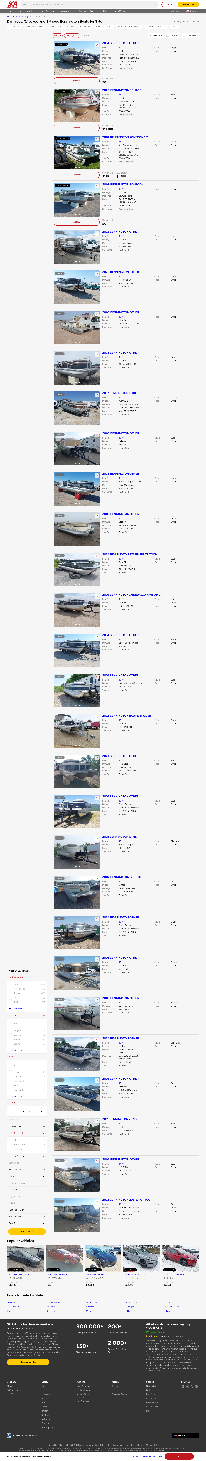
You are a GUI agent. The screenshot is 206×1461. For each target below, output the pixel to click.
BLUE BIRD (85, 26)
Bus (43, 1402)
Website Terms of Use (53, 1450)
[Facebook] (187, 1386)
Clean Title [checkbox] (19, 1140)
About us (11, 1386)
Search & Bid (26, 11)
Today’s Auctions (84, 1386)
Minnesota (11, 1302)
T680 (174, 26)
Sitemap (85, 1450)
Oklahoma (130, 1311)
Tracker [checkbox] (17, 1039)
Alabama (51, 1307)
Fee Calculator (153, 1402)
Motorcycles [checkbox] (19, 989)
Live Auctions (48, 11)
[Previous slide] (54, 35)
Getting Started (86, 11)
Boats (56, 35)
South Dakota (132, 1302)
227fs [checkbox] (16, 1085)
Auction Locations (85, 1390)
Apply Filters (27, 1231)
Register (115, 1386)
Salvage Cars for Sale (86, 1333)
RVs (43, 1390)
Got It (179, 1456)
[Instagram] (183, 1386)
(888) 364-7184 (71, 1445)
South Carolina (172, 1307)
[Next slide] (142, 35)
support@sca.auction (89, 1445)
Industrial (46, 1419)
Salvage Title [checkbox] (20, 1145)
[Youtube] (196, 1386)
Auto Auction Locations (118, 1333)
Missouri (90, 1311)
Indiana (168, 1302)
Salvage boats (28, 16)
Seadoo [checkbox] (17, 1035)
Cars (44, 1386)
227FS (51, 26)
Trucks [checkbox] (17, 993)
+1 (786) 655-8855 (55, 1445)
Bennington (71, 35)
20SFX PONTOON (34, 26)
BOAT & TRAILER (104, 26)
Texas (9, 1311)
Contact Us (151, 1398)
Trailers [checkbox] (17, 1002)
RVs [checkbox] (15, 998)
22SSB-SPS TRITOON (155, 26)
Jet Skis (45, 1415)
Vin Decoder (152, 1407)
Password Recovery (121, 1394)
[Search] (156, 4)
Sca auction (12, 16)
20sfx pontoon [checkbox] (20, 1081)
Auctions (65, 11)
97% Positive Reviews (155, 1332)
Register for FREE (28, 1362)
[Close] (199, 1456)
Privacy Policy (41, 1450)
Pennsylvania (13, 1307)
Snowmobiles (48, 1423)
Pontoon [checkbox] (17, 1076)
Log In (169, 4)
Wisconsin (91, 1307)
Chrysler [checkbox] (18, 1030)
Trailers (45, 1411)
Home (9, 11)
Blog (105, 11)
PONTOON (15, 26)
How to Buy (151, 1386)
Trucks (45, 1398)
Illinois (168, 1311)
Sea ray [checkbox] (17, 1044)
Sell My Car (120, 11)
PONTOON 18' (67, 26)
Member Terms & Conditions (73, 1450)
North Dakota (92, 1302)
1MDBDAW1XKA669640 (128, 26)
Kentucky (51, 1311)
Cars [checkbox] (16, 984)
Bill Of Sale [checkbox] (19, 1149)
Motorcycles (47, 1394)
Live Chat (150, 1394)
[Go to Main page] (12, 4)
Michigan (130, 1307)
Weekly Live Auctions (86, 1352)
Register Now (188, 4)
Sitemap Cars (48, 1427)
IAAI (162, 1450)
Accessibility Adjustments (25, 1435)
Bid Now (77, 80)
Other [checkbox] (16, 1072)
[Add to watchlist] (97, 45)
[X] (192, 1386)
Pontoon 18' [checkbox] (19, 1090)
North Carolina (53, 1302)
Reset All (86, 35)
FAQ (148, 1390)
